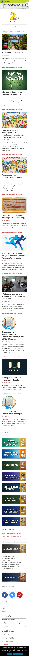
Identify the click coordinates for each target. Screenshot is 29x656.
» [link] (14, 433)
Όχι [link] (14, 653)
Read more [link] (19, 653)
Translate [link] (5, 644)
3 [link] (7, 432)
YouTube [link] (4, 611)
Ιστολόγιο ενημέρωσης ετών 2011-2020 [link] (11, 533)
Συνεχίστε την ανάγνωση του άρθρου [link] (12, 67)
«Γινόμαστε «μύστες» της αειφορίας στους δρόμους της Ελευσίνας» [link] (14, 296)
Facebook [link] (4, 605)
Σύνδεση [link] (7, 1)
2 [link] (5, 432)
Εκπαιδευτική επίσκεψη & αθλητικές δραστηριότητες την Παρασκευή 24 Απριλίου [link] (14, 255)
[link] (27, 4)
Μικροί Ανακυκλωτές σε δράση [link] (9, 541)
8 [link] (11, 432)
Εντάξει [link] (9, 653)
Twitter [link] (3, 608)
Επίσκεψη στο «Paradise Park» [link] (14, 52)
